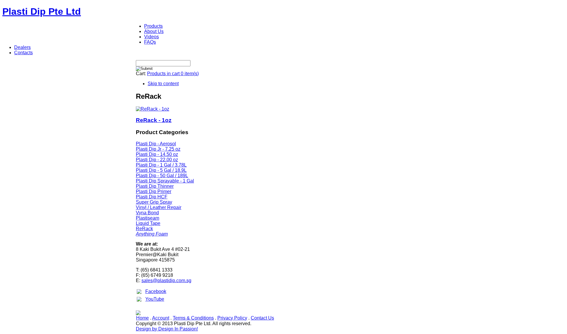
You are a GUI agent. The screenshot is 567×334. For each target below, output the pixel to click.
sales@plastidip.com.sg (166, 280)
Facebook (155, 291)
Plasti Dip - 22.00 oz (157, 159)
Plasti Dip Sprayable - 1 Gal (165, 180)
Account (160, 317)
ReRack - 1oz (154, 120)
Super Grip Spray (154, 202)
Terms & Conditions (193, 317)
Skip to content (163, 83)
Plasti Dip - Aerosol (156, 143)
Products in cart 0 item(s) (173, 73)
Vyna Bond (147, 212)
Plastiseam (147, 218)
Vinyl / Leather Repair (158, 207)
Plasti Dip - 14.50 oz (157, 154)
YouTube (154, 299)
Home (142, 317)
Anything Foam (152, 233)
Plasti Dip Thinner (155, 186)
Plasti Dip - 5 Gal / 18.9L (161, 170)
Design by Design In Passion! (167, 328)
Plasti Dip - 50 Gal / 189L (162, 175)
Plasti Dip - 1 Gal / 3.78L (161, 164)
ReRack (144, 228)
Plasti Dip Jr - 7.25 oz (158, 149)
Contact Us (262, 317)
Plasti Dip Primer (153, 191)
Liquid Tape (148, 223)
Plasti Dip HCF (151, 196)
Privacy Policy (232, 317)
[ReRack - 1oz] (152, 108)
